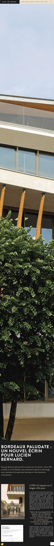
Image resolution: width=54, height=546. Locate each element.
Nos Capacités (37, 1)
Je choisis (12, 540)
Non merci (4, 540)
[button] (2, 544)
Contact (46, 1)
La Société (22, 1)
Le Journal (42, 1)
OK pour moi (19, 540)
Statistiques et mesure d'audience (8, 536)
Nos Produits (31, 1)
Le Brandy (26, 1)
